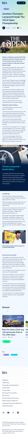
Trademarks (5, 382)
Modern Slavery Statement (10, 400)
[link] (6, 341)
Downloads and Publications (10, 385)
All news (6, 341)
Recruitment (5, 395)
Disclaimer (5, 380)
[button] (19, 3)
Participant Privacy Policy (9, 393)
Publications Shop (7, 406)
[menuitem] (5, 3)
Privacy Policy (6, 390)
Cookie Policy (6, 388)
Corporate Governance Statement (12, 403)
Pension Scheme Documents (10, 398)
